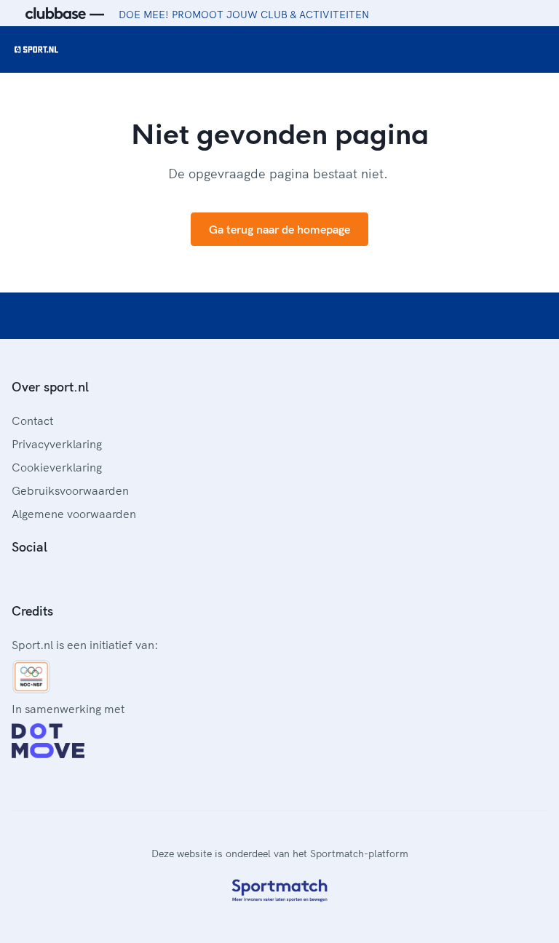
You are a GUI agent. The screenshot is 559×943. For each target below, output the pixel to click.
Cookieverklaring (57, 467)
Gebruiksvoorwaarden (70, 490)
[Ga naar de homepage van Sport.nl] (36, 49)
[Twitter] (64, 579)
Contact (32, 420)
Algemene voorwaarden (74, 513)
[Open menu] (534, 49)
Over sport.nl (50, 386)
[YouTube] (87, 579)
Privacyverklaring (57, 444)
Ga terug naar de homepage (279, 229)
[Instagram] (41, 579)
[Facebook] (17, 579)
